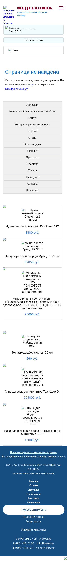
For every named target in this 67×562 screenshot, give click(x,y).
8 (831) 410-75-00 (23, 543)
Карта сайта (33, 521)
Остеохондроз (32, 144)
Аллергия (32, 104)
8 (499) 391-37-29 (26, 538)
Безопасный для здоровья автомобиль (32, 111)
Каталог (33, 481)
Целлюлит (32, 190)
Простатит (32, 157)
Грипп (32, 117)
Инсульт (32, 130)
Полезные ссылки (33, 516)
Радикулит (32, 177)
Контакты (33, 498)
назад (31, 84)
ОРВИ (32, 137)
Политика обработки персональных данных (33, 452)
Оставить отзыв (33, 40)
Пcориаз (32, 150)
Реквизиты (33, 502)
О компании (33, 494)
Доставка (33, 489)
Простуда (32, 163)
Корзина (14, 27)
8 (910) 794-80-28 (22, 547)
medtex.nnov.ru (28, 464)
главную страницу (16, 88)
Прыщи (32, 170)
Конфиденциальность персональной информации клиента (33, 456)
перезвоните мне (33, 509)
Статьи (33, 485)
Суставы (32, 183)
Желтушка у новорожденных (32, 124)
